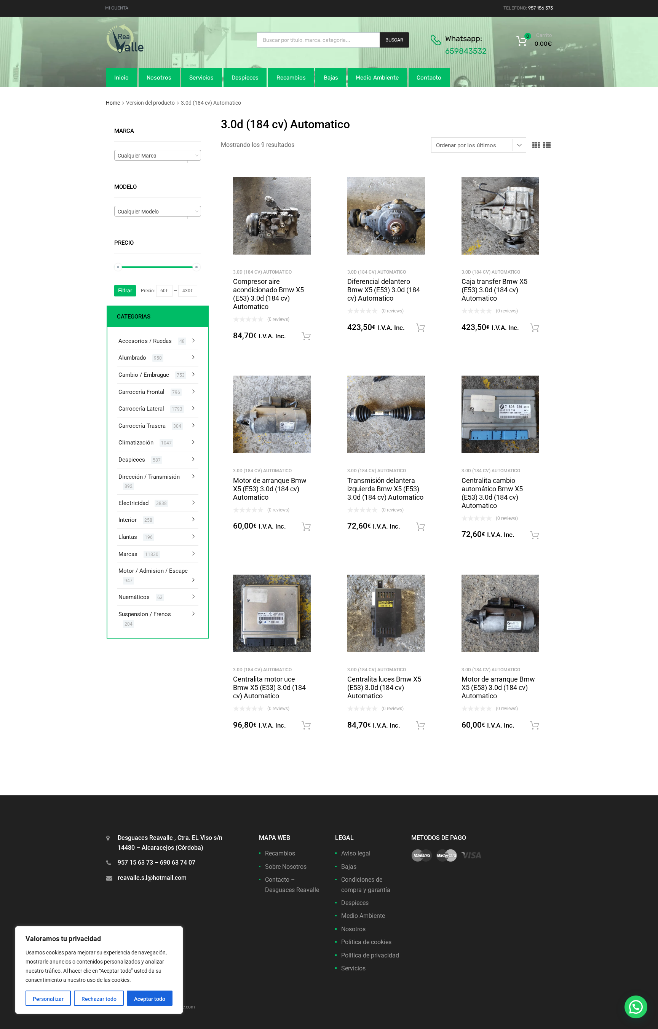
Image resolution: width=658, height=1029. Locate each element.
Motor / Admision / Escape (153, 570)
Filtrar (125, 290)
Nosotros (159, 77)
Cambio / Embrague (143, 374)
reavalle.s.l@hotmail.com (152, 877)
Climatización (135, 442)
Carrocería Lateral (141, 408)
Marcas (127, 554)
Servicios (201, 77)
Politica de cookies (366, 942)
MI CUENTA (116, 8)
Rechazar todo (99, 999)
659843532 (466, 51)
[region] (99, 970)
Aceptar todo (149, 999)
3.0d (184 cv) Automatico (262, 272)
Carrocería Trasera (142, 425)
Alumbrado (132, 357)
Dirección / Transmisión (149, 476)
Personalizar (48, 999)
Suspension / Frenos (144, 614)
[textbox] (158, 155)
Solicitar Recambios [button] (306, 336)
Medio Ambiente (377, 77)
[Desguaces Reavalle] (144, 51)
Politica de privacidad (370, 955)
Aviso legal (356, 853)
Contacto (429, 77)
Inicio (121, 77)
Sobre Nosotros (286, 866)
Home (113, 103)
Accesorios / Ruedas (145, 341)
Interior (127, 519)
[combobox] (157, 155)
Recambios (291, 77)
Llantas (127, 537)
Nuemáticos (134, 597)
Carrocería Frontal (141, 392)
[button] (635, 1007)
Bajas (331, 77)
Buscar (394, 40)
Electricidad (133, 503)
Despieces (245, 77)
